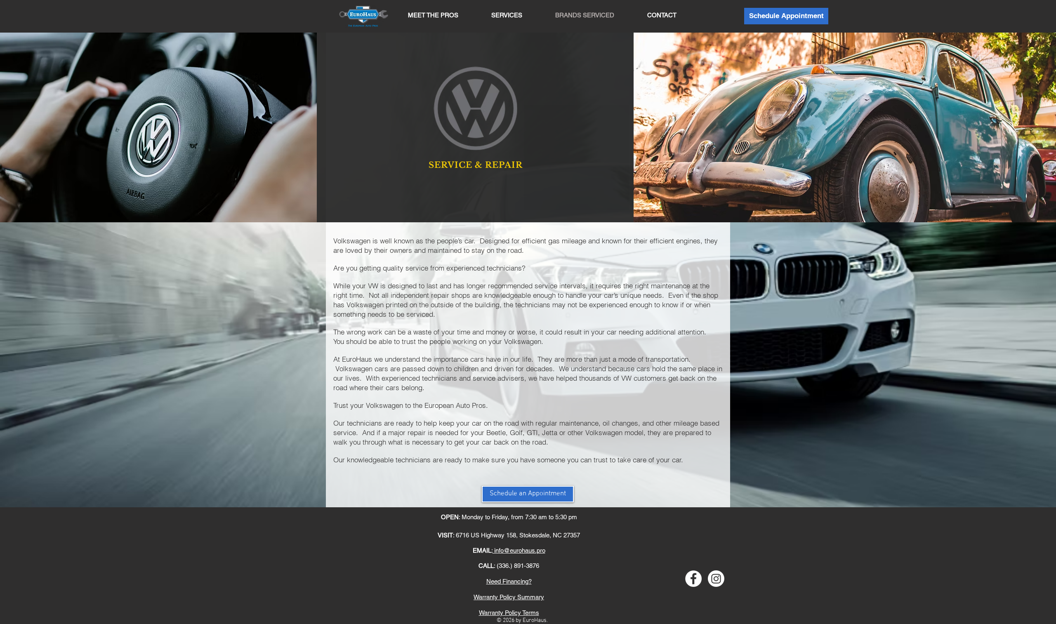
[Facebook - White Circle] (693, 578)
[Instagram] (716, 578)
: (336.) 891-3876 (508, 565)
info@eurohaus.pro (519, 550)
